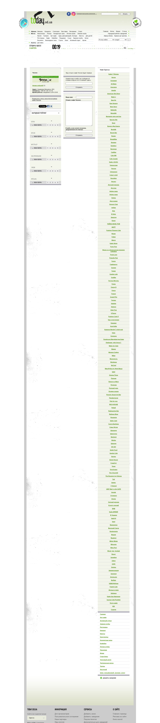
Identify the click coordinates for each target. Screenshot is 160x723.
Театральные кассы (107, 663)
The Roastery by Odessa (114, 476)
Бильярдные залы (51, 40)
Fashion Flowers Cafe (113, 230)
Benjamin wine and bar (113, 116)
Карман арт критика (120, 36)
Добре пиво (114, 191)
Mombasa (113, 362)
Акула (114, 77)
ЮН (113, 606)
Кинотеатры (104, 637)
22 (106, 48)
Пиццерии (103, 650)
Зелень (113, 567)
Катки (86, 38)
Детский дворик (113, 185)
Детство (113, 188)
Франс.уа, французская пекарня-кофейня (113, 250)
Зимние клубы (105, 624)
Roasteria (113, 417)
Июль (64, 48)
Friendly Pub (113, 258)
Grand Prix (113, 297)
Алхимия (113, 80)
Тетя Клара (113, 469)
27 (116, 48)
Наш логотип (59, 722)
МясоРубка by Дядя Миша (113, 368)
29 (120, 48)
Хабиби (113, 303)
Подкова (114, 385)
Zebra (114, 560)
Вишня (113, 534)
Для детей (103, 669)
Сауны (61, 40)
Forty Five (113, 246)
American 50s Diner (113, 93)
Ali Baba (113, 84)
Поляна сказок (114, 391)
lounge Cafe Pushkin (113, 600)
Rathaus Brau (113, 414)
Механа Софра (113, 352)
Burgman (113, 149)
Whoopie (113, 544)
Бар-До (113, 100)
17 (96, 48)
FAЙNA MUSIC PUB (113, 224)
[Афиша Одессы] (41, 24)
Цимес (113, 482)
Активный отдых (106, 620)
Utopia (113, 499)
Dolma (114, 198)
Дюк (113, 211)
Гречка (113, 300)
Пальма (113, 378)
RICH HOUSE (113, 404)
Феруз (114, 240)
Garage (113, 267)
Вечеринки (73, 31)
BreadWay (113, 139)
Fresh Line (113, 254)
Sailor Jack (113, 420)
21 (104, 48)
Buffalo (113, 580)
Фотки (112, 31)
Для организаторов (62, 714)
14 (90, 48)
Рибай (114, 407)
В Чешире (113, 515)
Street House (113, 460)
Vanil (113, 521)
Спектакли (56, 31)
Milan (113, 355)
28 (118, 48)
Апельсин (113, 577)
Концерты (48, 31)
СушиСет (113, 463)
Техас (114, 466)
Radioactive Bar (113, 411)
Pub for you (114, 401)
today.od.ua (32, 709)
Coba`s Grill (114, 175)
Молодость (114, 359)
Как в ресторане (113, 320)
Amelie (113, 90)
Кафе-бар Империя (113, 596)
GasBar (113, 277)
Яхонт (114, 554)
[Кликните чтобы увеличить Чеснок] (45, 82)
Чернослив (114, 165)
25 (112, 48)
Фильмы (40, 31)
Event (114, 220)
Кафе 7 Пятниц (113, 74)
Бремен (113, 142)
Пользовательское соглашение (66, 716)
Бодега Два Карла (113, 126)
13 (88, 48)
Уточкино (113, 495)
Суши (69, 38)
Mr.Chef (113, 365)
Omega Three (113, 375)
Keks (113, 333)
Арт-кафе (103, 617)
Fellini (114, 237)
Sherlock (113, 437)
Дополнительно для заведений (95, 722)
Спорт (80, 31)
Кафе (48, 38)
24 (110, 48)
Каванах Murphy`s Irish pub (113, 329)
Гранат (113, 294)
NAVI (113, 372)
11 (84, 48)
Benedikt (113, 113)
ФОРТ (114, 227)
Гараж (114, 271)
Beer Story (113, 106)
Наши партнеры (60, 719)
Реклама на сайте (119, 716)
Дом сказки (114, 201)
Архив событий (37, 85)
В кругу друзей (113, 505)
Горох (114, 290)
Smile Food (113, 450)
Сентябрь (130, 48)
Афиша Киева (108, 36)
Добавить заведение (91, 716)
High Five (113, 310)
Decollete (113, 178)
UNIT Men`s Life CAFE (113, 489)
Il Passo (113, 313)
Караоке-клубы (78, 38)
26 (114, 48)
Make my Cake (113, 346)
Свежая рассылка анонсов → (87, 13)
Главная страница (119, 714)
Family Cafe (114, 587)
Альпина (113, 87)
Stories (113, 456)
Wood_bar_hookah (113, 551)
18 (98, 48)
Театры (102, 666)
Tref (113, 479)
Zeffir (113, 564)
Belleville (113, 110)
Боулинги (40, 40)
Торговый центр (105, 660)
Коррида (114, 336)
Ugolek (113, 492)
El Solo (113, 214)
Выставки (64, 31)
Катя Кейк (113, 326)
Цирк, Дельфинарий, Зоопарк (67, 36)
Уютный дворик (113, 502)
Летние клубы (105, 646)
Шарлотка (113, 434)
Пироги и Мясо (113, 381)
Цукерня (113, 573)
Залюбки (113, 557)
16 (94, 48)
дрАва (113, 207)
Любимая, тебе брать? (113, 342)
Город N (113, 287)
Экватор (113, 217)
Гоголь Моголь (113, 280)
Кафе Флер (113, 243)
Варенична (113, 525)
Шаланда (113, 430)
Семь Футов (114, 427)
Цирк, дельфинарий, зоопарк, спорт (112, 673)
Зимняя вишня (114, 570)
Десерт (113, 181)
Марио (113, 349)
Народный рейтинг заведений (117, 33)
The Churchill (113, 473)
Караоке (103, 630)
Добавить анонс (90, 714)
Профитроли (113, 398)
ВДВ (113, 508)
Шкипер (113, 443)
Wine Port (113, 547)
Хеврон (113, 307)
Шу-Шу (113, 447)
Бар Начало (114, 103)
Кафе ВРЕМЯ (113, 512)
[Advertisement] (80, 5)
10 (82, 48)
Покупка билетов (90, 719)
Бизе (113, 123)
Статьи (124, 31)
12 (86, 48)
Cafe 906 (113, 155)
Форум (118, 31)
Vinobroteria (114, 531)
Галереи (103, 614)
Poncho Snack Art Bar (113, 394)
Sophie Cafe (114, 453)
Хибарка (113, 593)
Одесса (31, 718)
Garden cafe (114, 274)
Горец (114, 284)
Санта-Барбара (113, 424)
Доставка (40, 42)
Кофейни (103, 643)
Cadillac (113, 152)
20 (102, 48)
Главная (105, 31)
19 (100, 48)
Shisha (113, 440)
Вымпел (113, 538)
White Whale (114, 541)
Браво (113, 136)
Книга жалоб (117, 719)
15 (92, 48)
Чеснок (113, 168)
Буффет (113, 146)
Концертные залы (106, 640)
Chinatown (113, 172)
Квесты (102, 633)
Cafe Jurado (114, 159)
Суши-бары (104, 656)
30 (122, 48)
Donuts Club (113, 204)
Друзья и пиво (114, 590)
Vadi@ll (113, 518)
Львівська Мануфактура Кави (113, 339)
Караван (113, 323)
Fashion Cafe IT (113, 316)
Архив (84, 40)
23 (108, 48)
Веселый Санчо (113, 528)
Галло (114, 261)
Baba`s (113, 97)
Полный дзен (113, 388)
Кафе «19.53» (113, 162)
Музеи (102, 653)
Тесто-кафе (114, 603)
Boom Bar (113, 132)
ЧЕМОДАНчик (113, 583)
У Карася (114, 486)
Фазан (114, 233)
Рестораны (104, 627)
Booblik (113, 129)
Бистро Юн (113, 119)
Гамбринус (113, 264)
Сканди (113, 609)
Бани (66, 40)
